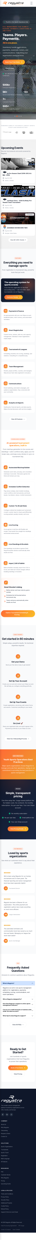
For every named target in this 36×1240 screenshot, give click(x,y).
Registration (4, 1155)
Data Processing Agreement (8, 1225)
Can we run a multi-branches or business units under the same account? (17, 1010)
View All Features (17, 419)
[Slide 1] (14, 116)
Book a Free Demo (17, 1068)
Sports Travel (4, 1152)
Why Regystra (5, 1127)
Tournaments (4, 1149)
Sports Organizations (7, 1146)
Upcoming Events (6, 1183)
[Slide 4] (21, 116)
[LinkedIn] (7, 1114)
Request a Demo (5, 1133)
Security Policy (5, 1200)
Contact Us (4, 1136)
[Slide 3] (19, 116)
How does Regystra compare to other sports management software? (16, 1004)
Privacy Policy (5, 1197)
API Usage (21, 1225)
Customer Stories (12, 297)
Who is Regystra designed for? (12, 999)
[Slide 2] (17, 116)
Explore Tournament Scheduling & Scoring (17, 614)
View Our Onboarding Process (17, 739)
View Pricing (9, 68)
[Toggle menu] (31, 3)
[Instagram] (11, 1114)
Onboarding (4, 1130)
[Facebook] (2, 1114)
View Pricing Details (17, 829)
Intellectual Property (6, 1203)
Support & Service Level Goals (9, 1212)
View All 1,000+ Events (17, 240)
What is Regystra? (8, 983)
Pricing (3, 1181)
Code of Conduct (6, 1229)
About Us (3, 1124)
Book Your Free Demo (12, 62)
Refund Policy (5, 1209)
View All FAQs (16, 1024)
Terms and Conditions (7, 1194)
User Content (16, 1229)
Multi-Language (5, 1158)
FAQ (2, 1171)
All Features (4, 1161)
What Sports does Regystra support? (14, 1016)
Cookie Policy (5, 1206)
